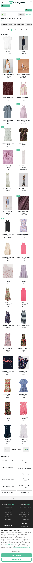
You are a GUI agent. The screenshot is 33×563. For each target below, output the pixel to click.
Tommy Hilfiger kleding (24, 514)
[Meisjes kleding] (3, 14)
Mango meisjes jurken (8, 479)
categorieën (11, 504)
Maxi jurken (28, 24)
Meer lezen (3, 20)
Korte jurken (20, 24)
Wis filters (21, 14)
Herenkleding (8, 510)
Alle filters (28, 14)
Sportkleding (8, 519)
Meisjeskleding (8, 512)
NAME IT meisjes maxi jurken (8, 468)
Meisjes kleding (25, 474)
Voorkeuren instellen (16, 551)
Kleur (16, 29)
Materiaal (28, 29)
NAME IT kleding (8, 474)
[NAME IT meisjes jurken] (26, 449)
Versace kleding (25, 519)
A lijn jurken (4, 24)
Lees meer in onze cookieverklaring (21, 547)
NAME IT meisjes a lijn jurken (8, 461)
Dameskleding (8, 507)
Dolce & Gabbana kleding (25, 507)
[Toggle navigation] (2, 2)
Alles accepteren (16, 555)
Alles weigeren (16, 559)
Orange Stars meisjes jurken (24, 486)
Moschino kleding (25, 512)
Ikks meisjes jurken (25, 492)
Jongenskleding (8, 514)
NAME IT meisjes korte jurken (25, 461)
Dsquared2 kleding (24, 510)
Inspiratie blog (24, 526)
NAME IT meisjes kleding (24, 468)
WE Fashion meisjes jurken (25, 479)
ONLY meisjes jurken (8, 486)
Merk (10, 29)
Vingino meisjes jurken (8, 492)
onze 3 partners (9, 544)
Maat (3, 29)
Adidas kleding (24, 517)
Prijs (22, 29)
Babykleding (8, 517)
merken (27, 504)
